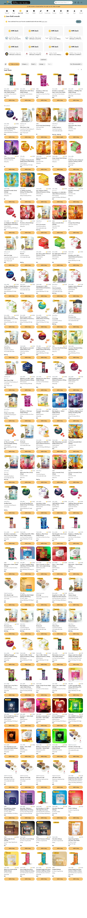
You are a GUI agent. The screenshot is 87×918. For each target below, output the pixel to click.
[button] (25, 65)
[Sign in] (75, 2)
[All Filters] (5, 64)
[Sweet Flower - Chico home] (7, 2)
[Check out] (78, 2)
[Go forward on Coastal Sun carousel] (81, 69)
